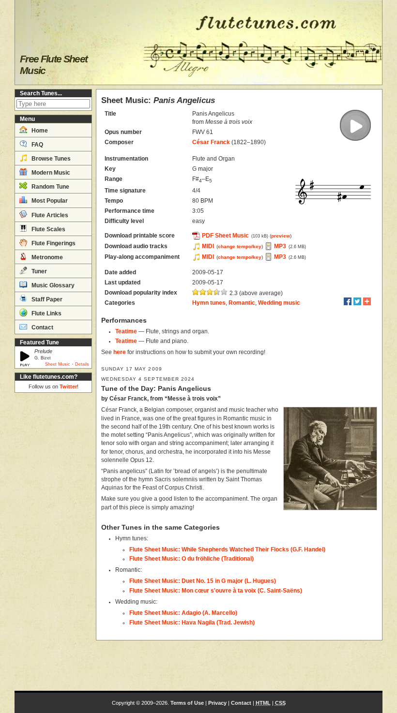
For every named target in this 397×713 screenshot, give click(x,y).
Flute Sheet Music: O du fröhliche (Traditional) (191, 559)
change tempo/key (239, 246)
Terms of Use (187, 703)
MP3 (280, 246)
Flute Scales (47, 229)
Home (39, 131)
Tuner (38, 271)
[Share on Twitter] (357, 301)
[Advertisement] (53, 542)
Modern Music (50, 173)
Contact (41, 327)
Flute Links (45, 313)
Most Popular (49, 201)
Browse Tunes (50, 159)
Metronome (46, 257)
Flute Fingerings (53, 243)
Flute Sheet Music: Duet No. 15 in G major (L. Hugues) (202, 581)
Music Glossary (52, 285)
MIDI (208, 246)
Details (82, 364)
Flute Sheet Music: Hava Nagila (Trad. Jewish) (192, 622)
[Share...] (367, 301)
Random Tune (49, 187)
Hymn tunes (209, 303)
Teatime (126, 331)
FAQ (36, 145)
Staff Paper (46, 299)
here (119, 352)
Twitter (68, 386)
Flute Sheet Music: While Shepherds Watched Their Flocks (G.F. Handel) (227, 549)
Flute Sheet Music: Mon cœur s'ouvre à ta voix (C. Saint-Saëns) (215, 591)
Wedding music (279, 303)
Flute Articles (49, 215)
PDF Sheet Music (225, 235)
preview (280, 235)
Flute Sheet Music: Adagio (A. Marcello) (183, 613)
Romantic (242, 303)
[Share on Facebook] (347, 301)
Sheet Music (57, 364)
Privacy (217, 703)
